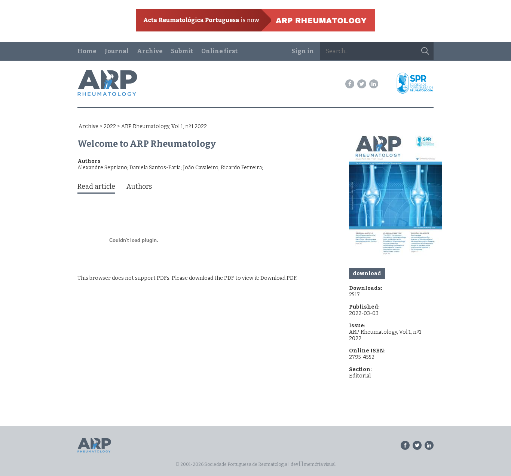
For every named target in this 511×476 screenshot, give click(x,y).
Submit (182, 51)
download (367, 273)
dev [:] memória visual (313, 464)
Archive (150, 51)
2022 (110, 126)
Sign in (302, 51)
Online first (219, 51)
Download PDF (278, 278)
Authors (139, 186)
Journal (117, 51)
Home (87, 51)
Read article (96, 186)
